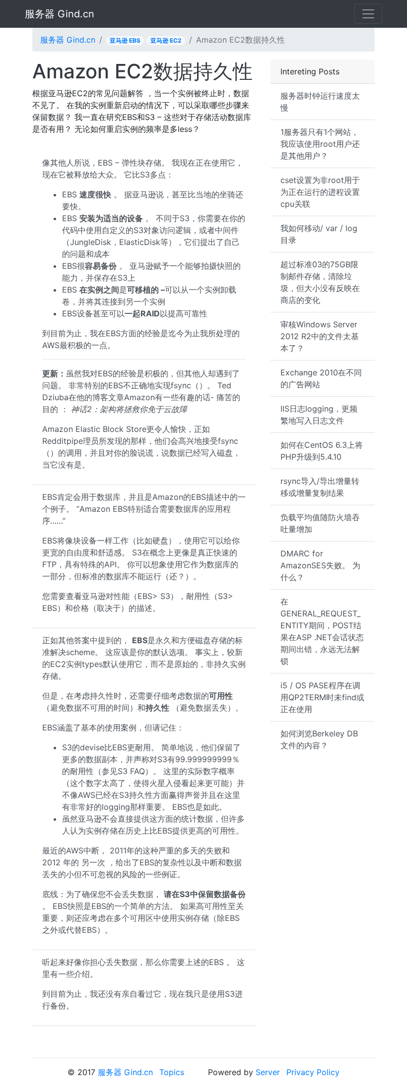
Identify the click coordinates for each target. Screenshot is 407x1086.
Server (268, 1072)
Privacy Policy (312, 1072)
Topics (171, 1072)
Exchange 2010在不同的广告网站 (321, 378)
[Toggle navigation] (368, 14)
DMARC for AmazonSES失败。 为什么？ (320, 565)
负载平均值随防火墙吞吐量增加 (320, 523)
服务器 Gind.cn (59, 14)
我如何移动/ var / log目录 (318, 234)
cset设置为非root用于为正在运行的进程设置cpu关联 (320, 192)
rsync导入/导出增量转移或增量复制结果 (319, 487)
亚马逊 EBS (125, 40)
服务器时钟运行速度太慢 (320, 102)
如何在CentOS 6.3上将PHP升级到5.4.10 (321, 451)
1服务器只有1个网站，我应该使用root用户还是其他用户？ (320, 144)
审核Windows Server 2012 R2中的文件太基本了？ (319, 336)
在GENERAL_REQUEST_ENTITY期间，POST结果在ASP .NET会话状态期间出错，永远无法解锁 (322, 631)
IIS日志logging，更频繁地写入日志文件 (318, 414)
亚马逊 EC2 (166, 40)
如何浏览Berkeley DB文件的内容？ (319, 739)
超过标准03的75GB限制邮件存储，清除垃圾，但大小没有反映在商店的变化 (320, 282)
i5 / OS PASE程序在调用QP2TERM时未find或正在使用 (322, 697)
